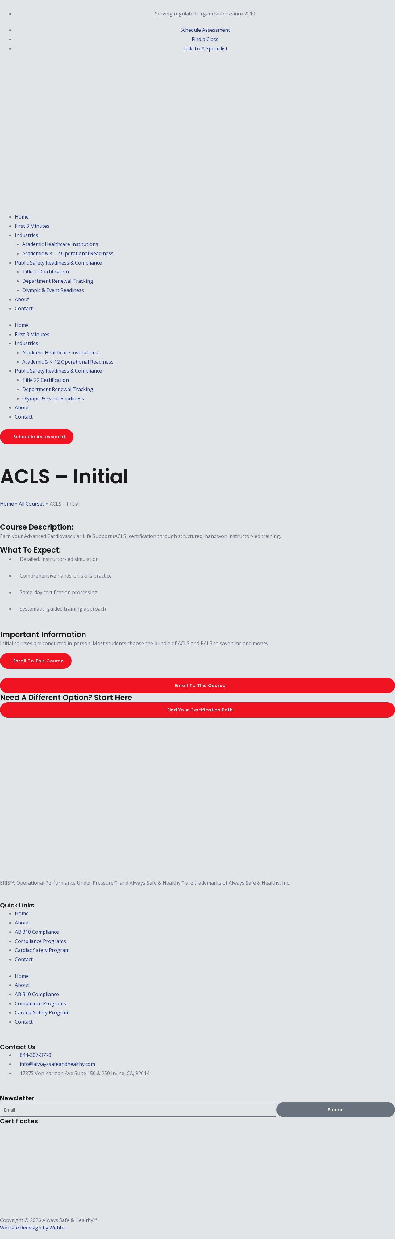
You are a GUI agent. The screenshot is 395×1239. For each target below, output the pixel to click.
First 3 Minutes (32, 226)
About (22, 299)
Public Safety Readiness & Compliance (58, 262)
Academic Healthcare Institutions (60, 244)
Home (22, 216)
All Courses (32, 503)
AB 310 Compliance (37, 931)
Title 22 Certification (45, 271)
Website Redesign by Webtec (33, 1227)
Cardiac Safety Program (42, 950)
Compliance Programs (40, 941)
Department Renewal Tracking (57, 280)
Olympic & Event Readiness (53, 290)
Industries (26, 235)
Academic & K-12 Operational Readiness (68, 253)
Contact (24, 308)
